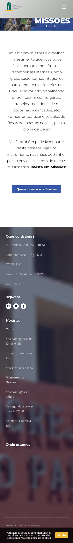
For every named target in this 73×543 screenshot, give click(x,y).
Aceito (61, 535)
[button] (63, 7)
